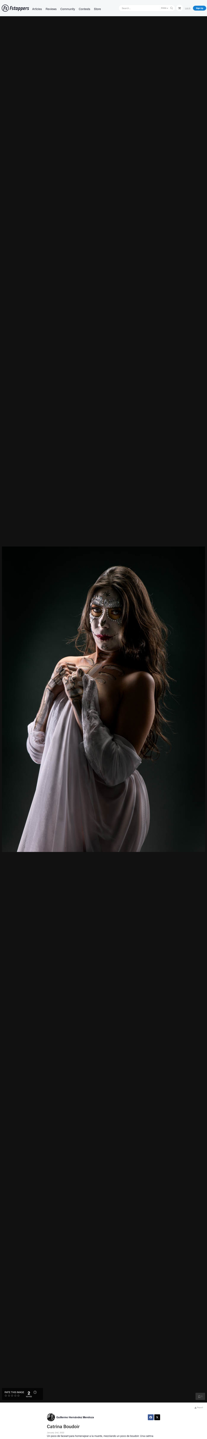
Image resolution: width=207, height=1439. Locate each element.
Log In (188, 8)
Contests (84, 9)
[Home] (15, 8)
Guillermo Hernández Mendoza (75, 1417)
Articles (37, 9)
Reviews (51, 9)
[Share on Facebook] (151, 1417)
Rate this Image (14, 1392)
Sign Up (199, 8)
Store (97, 9)
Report (199, 1407)
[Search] (171, 8)
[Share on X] (157, 1417)
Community (67, 9)
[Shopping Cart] (179, 8)
